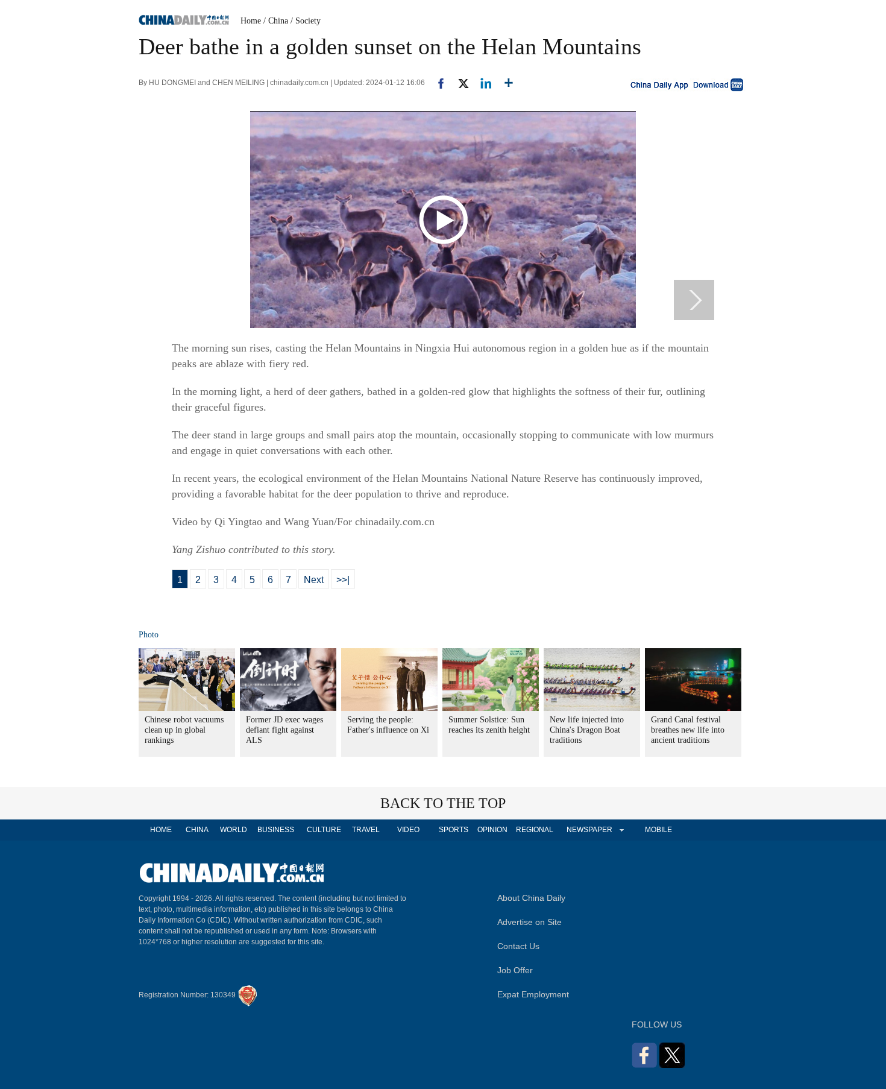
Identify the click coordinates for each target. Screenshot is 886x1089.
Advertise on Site (529, 922)
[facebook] (436, 82)
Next (314, 580)
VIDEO (408, 829)
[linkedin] (481, 82)
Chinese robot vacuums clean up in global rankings (184, 730)
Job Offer (515, 970)
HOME (161, 829)
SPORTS (453, 829)
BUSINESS (275, 829)
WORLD (233, 829)
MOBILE (658, 829)
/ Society (306, 20)
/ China (275, 20)
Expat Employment (533, 994)
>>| (343, 580)
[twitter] (458, 82)
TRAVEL (366, 829)
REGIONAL (534, 829)
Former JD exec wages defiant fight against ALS (284, 730)
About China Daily (531, 898)
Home (250, 20)
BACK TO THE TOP (443, 803)
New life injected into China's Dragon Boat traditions (587, 730)
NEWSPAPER (589, 829)
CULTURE (324, 829)
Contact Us (518, 946)
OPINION (492, 829)
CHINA (197, 829)
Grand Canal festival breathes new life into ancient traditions (687, 730)
